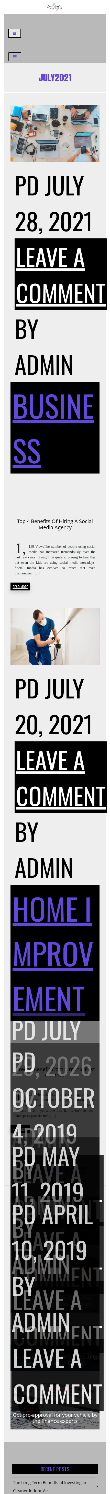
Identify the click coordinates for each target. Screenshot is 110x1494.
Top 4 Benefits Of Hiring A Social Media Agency (55, 524)
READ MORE (20, 586)
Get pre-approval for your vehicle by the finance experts (55, 1417)
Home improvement (53, 953)
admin (44, 364)
